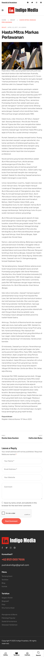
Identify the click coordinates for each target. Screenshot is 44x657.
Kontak (27, 655)
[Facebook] (27, 2)
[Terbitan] (16, 653)
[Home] (5, 653)
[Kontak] (27, 653)
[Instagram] (36, 2)
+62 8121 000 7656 (13, 559)
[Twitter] (32, 2)
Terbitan (17, 655)
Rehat (12, 20)
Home (4, 20)
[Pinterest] (41, 2)
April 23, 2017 (13, 27)
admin (23, 27)
